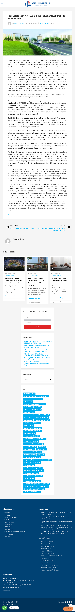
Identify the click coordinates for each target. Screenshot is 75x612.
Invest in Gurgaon (31, 441)
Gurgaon (28, 420)
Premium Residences (32, 457)
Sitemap (7, 536)
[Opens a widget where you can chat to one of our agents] (68, 609)
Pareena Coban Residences (49, 565)
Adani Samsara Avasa (47, 546)
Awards (7, 515)
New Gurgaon (29, 454)
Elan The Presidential (48, 553)
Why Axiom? (9, 520)
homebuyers (29, 433)
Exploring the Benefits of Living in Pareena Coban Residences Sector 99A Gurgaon (36, 363)
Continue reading (11, 296)
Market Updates (44, 23)
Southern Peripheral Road (34, 489)
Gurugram (28, 425)
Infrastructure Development (34, 439)
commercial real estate (33, 399)
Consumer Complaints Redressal (15, 532)
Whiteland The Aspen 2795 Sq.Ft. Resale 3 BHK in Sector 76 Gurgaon (37, 342)
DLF (38, 407)
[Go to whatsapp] (4, 608)
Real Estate (29, 465)
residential (29, 478)
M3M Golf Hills (45, 558)
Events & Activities (11, 517)
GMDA (45, 415)
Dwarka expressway (32, 409)
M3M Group (29, 449)
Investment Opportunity (33, 444)
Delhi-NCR (29, 407)
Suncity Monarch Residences (50, 570)
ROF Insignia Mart (46, 544)
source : (10, 214)
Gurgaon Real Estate (32, 423)
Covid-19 (28, 401)
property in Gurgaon (42, 460)
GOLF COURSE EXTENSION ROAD (36, 417)
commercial (29, 393)
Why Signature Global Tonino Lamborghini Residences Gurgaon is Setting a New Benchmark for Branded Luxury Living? (37, 356)
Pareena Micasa (46, 548)
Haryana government (32, 431)
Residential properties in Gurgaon (36, 484)
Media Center (9, 529)
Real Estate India (31, 473)
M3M (42, 446)
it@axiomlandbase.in (12, 587)
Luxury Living (30, 446)
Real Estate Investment (33, 476)
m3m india (41, 449)
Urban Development (32, 492)
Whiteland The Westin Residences (52, 556)
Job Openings (9, 522)
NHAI (41, 454)
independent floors (31, 436)
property (28, 460)
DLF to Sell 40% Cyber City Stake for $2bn (22, 228)
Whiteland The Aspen (47, 541)
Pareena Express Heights (48, 567)
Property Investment (32, 462)
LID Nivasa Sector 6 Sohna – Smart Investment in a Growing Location (35, 350)
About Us (7, 513)
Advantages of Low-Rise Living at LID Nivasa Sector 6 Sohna (36, 346)
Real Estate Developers (33, 468)
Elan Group (29, 412)
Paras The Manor (46, 551)
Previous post (14, 226)
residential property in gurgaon (36, 486)
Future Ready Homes (32, 415)
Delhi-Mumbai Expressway (34, 404)
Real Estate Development (33, 470)
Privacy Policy (9, 534)
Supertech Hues (45, 563)
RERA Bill (8, 527)
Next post (62, 226)
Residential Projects (32, 481)
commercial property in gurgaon (36, 396)
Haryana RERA (9, 524)
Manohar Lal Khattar (32, 452)
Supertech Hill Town (47, 560)
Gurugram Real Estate (32, 428)
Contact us (6, 591)
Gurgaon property (42, 420)
